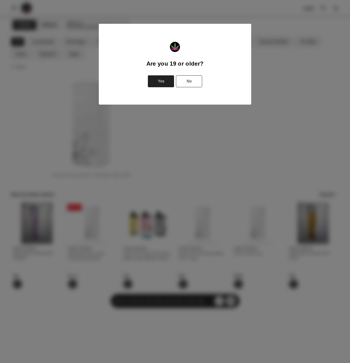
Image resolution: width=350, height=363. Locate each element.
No (189, 81)
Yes (161, 81)
